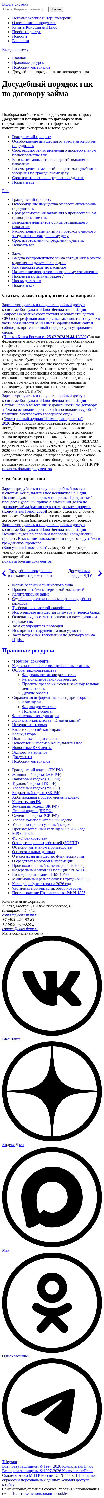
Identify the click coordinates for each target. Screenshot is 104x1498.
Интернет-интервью (29, 725)
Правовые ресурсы (28, 62)
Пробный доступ (26, 32)
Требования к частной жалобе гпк (41, 608)
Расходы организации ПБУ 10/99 (40, 874)
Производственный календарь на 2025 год (48, 829)
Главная (19, 58)
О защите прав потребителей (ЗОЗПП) (45, 843)
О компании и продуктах (34, 22)
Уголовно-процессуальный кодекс (41, 824)
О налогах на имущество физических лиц (48, 856)
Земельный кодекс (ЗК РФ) (35, 806)
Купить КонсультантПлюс (34, 27)
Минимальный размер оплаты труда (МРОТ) (50, 879)
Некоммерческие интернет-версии (41, 18)
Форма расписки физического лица (42, 585)
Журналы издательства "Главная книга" (46, 720)
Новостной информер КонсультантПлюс (47, 743)
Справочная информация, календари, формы (50, 697)
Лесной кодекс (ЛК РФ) (32, 811)
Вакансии (20, 41)
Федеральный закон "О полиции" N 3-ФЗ (48, 870)
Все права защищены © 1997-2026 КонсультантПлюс (47, 1466)
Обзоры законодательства (34, 670)
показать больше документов (27, 469)
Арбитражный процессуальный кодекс (45, 797)
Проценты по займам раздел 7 (38, 276)
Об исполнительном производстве (42, 847)
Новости (19, 36)
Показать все (23, 182)
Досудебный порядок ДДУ (80, 573)
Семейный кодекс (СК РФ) (35, 815)
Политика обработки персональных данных (49, 1477)
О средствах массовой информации (42, 861)
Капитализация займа (30, 594)
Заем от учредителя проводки (37, 626)
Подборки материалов (31, 67)
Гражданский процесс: (31, 137)
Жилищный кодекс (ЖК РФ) (36, 774)
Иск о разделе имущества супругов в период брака (56, 612)
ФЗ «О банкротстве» (30, 838)
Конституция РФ (26, 802)
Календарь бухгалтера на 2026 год (41, 884)
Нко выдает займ (26, 281)
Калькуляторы (24, 734)
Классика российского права (37, 729)
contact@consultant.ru (20, 915)
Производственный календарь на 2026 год (48, 865)
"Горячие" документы (31, 661)
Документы (22, 757)
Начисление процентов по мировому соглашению (55, 272)
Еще (5, 191)
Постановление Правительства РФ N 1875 (48, 893)
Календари (31, 702)
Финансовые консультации (35, 716)
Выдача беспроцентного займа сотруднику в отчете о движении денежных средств (56, 260)
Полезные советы (37, 711)
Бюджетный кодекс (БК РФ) (36, 792)
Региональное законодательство (49, 679)
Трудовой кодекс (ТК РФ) (34, 783)
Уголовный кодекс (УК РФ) (36, 788)
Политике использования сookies (39, 1493)
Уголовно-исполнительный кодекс (42, 820)
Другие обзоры (35, 693)
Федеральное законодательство (49, 675)
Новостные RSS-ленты (32, 747)
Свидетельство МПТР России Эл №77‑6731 (39, 1475)
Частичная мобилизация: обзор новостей (47, 888)
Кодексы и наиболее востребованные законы (51, 666)
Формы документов (39, 706)
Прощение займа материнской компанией (48, 589)
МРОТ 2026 (22, 833)
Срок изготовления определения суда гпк (48, 177)
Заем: (16, 253)
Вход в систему (15, 4)
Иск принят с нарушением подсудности (46, 630)
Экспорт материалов (30, 752)
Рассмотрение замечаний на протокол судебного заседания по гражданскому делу (54, 170)
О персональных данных (33, 852)
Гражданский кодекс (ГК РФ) (37, 770)
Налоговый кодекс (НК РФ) (36, 779)
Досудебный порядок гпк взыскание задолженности (31, 573)
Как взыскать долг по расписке (39, 267)
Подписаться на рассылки (34, 738)
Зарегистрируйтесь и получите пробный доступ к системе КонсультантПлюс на (44, 307)
